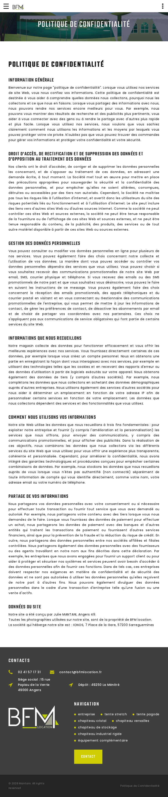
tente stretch (116, 714)
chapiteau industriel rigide (100, 734)
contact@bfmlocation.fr (80, 672)
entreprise (86, 714)
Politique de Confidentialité (139, 786)
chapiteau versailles (132, 721)
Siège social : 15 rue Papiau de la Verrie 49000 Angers (34, 684)
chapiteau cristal (92, 721)
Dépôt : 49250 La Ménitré (98, 685)
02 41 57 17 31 (29, 672)
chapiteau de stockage (97, 727)
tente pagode (147, 714)
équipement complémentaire (103, 740)
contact (88, 757)
